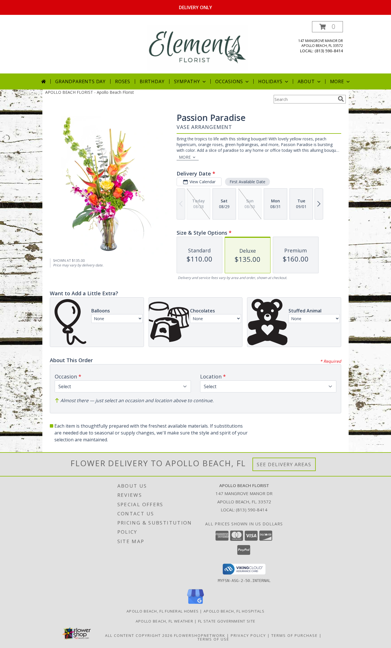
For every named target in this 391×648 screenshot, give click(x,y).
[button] (327, 26)
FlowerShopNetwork (199, 635)
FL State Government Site (226, 621)
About (306, 81)
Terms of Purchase (294, 635)
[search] (340, 99)
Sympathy (187, 81)
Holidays (270, 81)
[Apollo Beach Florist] (197, 47)
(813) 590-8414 (329, 50)
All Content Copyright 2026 (139, 635)
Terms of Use (213, 639)
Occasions (229, 81)
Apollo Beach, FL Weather (164, 621)
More (337, 81)
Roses (122, 81)
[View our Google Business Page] (195, 604)
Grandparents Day (80, 81)
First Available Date (247, 181)
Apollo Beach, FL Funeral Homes (163, 611)
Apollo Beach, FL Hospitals (234, 611)
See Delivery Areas (284, 464)
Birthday (152, 81)
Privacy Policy (248, 635)
